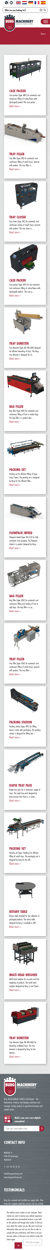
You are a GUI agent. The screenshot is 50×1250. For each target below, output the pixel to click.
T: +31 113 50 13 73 (12, 1166)
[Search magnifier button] (45, 10)
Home (43, 33)
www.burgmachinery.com (13, 1177)
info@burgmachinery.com (13, 1173)
